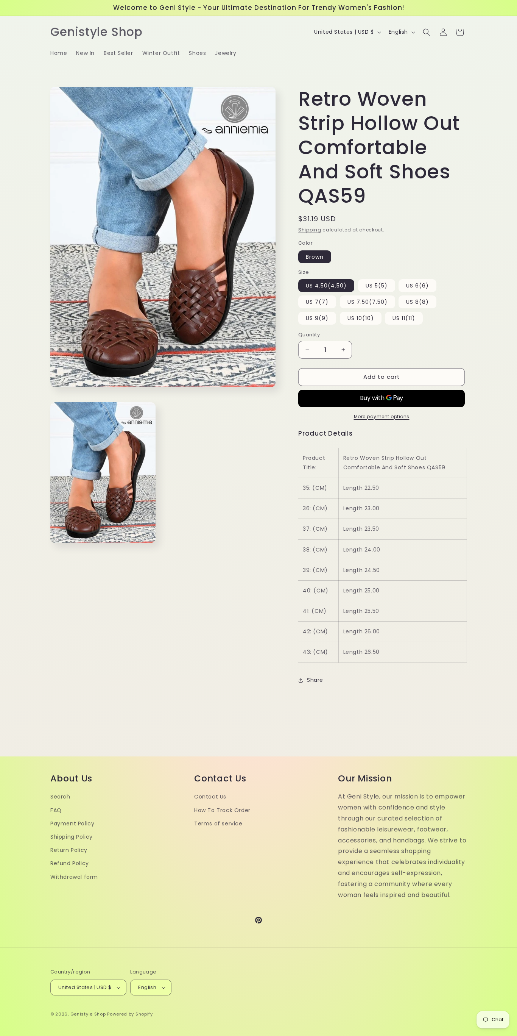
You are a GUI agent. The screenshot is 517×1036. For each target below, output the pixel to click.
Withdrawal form (74, 877)
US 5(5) (377, 285)
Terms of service (218, 823)
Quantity (309, 334)
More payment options (382, 416)
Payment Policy (72, 823)
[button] (426, 32)
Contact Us (210, 796)
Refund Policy (69, 863)
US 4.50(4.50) (326, 285)
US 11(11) (403, 318)
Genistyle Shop (88, 1014)
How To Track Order (222, 810)
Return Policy (68, 850)
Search (60, 796)
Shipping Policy (71, 837)
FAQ (56, 810)
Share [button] (315, 680)
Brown (315, 257)
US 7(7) (317, 302)
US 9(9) (317, 318)
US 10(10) (360, 318)
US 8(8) (417, 302)
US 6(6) (417, 285)
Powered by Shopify (130, 1014)
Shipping (309, 230)
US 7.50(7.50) (367, 302)
